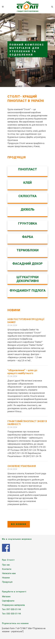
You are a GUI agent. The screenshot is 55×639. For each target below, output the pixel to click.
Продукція (7, 582)
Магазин (6, 596)
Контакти (6, 569)
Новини (6, 577)
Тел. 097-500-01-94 (11, 609)
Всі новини (18, 524)
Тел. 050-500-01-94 (11, 613)
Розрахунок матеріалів (13, 605)
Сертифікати (8, 601)
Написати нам (9, 573)
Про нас (6, 565)
